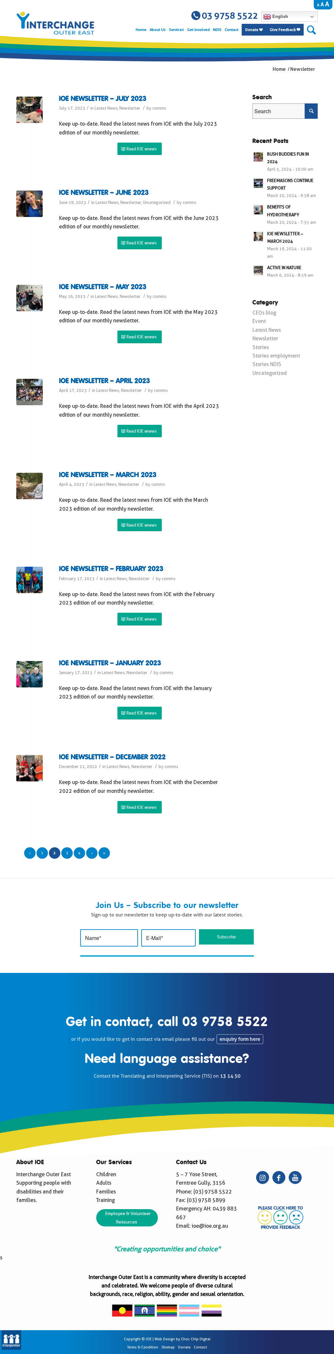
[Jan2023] (29, 674)
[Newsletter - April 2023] (29, 392)
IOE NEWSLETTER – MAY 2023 (102, 287)
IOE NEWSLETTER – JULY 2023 (102, 99)
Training (105, 1200)
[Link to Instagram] (262, 1177)
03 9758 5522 (225, 1022)
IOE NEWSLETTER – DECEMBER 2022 (112, 757)
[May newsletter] (29, 298)
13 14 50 (230, 1076)
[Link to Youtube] (295, 1177)
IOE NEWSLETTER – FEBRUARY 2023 (111, 569)
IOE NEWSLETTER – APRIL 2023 (104, 381)
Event (259, 321)
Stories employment (276, 356)
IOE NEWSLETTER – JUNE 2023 (104, 193)
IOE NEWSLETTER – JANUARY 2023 (110, 663)
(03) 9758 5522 (212, 1192)
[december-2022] (29, 768)
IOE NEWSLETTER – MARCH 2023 (108, 475)
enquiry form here (240, 1039)
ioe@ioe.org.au (210, 1226)
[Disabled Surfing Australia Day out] (29, 580)
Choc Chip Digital (195, 1339)
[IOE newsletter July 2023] (29, 110)
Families (106, 1192)
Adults (103, 1183)
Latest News (106, 108)
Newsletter (129, 108)
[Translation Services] (11, 1348)
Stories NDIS (266, 364)
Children (106, 1174)
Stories (260, 347)
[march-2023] (29, 486)
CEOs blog (264, 313)
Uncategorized (157, 202)
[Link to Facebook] (278, 1177)
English (279, 16)
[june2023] (29, 204)
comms (159, 108)
